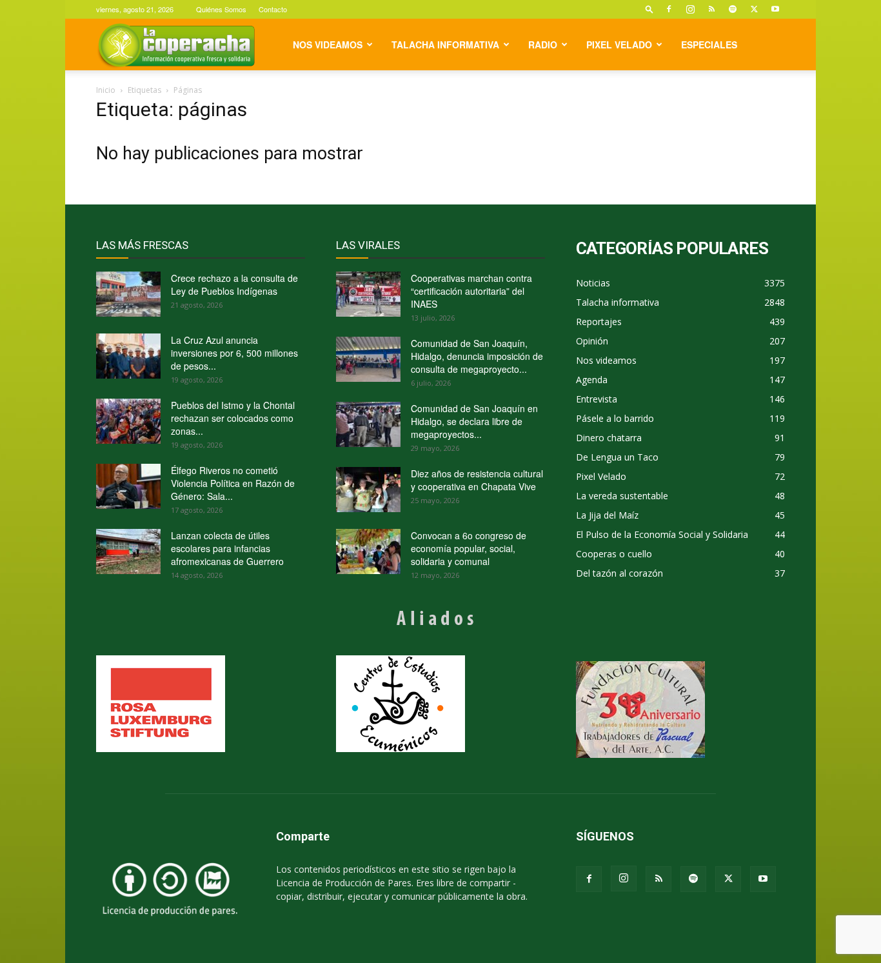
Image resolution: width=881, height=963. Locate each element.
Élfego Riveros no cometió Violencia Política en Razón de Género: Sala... (233, 483)
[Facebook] (668, 9)
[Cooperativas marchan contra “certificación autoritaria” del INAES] (368, 294)
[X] (754, 9)
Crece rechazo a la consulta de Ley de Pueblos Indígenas (234, 284)
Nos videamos (327, 44)
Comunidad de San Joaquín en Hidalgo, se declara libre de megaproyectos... (474, 421)
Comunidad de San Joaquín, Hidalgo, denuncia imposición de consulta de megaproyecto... (477, 356)
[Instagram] (690, 9)
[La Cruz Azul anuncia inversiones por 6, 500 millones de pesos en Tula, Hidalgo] (128, 356)
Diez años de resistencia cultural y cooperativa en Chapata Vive (477, 480)
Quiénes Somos (221, 9)
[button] (649, 9)
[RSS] (711, 9)
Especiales (709, 44)
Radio (542, 44)
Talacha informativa (445, 44)
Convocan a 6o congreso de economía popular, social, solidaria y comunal (468, 548)
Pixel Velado (619, 44)
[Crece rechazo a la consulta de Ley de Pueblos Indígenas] (128, 294)
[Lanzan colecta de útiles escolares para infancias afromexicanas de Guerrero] (128, 551)
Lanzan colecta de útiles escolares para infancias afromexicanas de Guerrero (227, 548)
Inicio (105, 89)
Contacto (273, 9)
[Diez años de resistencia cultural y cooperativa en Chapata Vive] (368, 489)
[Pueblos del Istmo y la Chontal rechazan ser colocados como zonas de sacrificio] (128, 421)
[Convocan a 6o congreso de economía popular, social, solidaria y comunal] (368, 551)
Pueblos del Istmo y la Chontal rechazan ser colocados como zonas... (233, 418)
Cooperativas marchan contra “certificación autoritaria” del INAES (471, 291)
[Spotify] (732, 9)
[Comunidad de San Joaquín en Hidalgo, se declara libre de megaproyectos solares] (368, 424)
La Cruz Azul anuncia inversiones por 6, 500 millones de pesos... (234, 352)
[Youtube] (775, 9)
